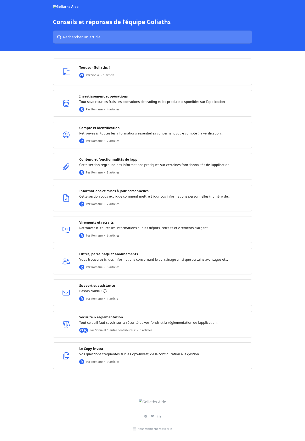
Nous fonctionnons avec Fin (155, 429)
